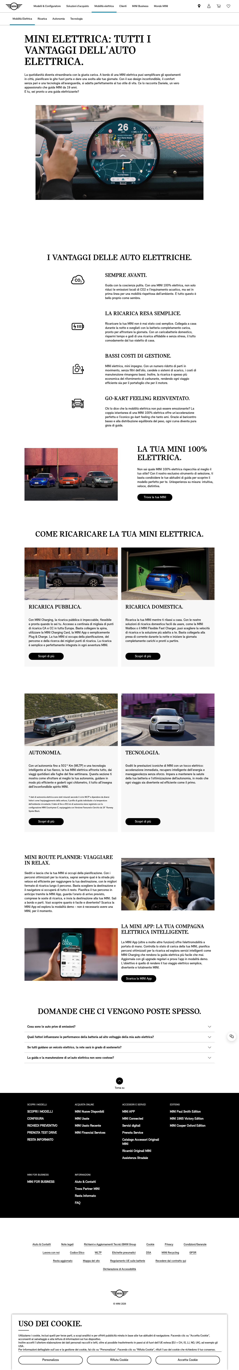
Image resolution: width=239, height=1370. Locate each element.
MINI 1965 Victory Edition (186, 1118)
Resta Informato (85, 1196)
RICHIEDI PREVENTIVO (42, 1125)
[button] (209, 6)
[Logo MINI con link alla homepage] (119, 1293)
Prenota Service (132, 1133)
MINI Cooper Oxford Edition (187, 1125)
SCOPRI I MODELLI (40, 1111)
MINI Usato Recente (88, 1125)
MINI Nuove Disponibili (89, 1111)
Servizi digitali (131, 1125)
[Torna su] (119, 1080)
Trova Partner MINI (87, 1189)
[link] (199, 6)
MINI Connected (132, 1118)
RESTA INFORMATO (40, 1140)
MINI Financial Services (90, 1133)
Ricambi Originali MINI (136, 1151)
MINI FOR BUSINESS (40, 1182)
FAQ (77, 1203)
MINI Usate (82, 1118)
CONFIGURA (35, 1118)
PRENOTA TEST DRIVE (42, 1133)
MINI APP (128, 1111)
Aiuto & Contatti (85, 1182)
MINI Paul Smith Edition (185, 1111)
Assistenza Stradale (135, 1158)
